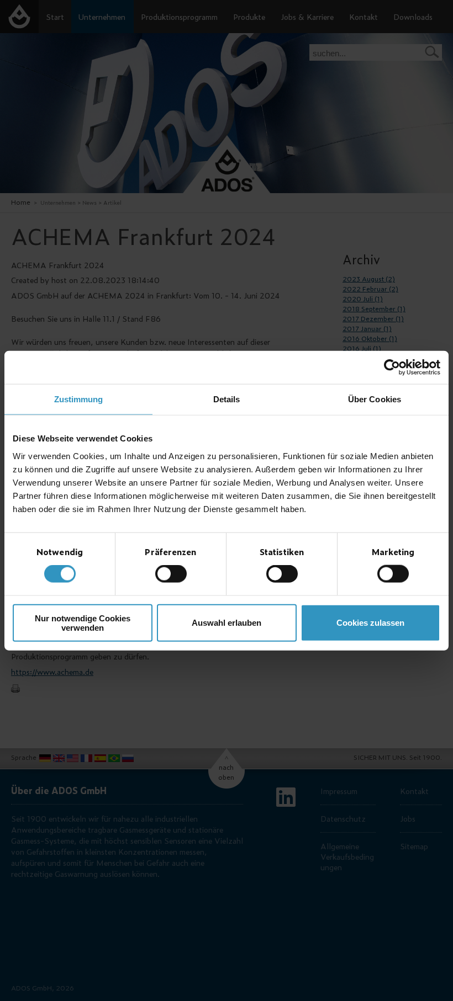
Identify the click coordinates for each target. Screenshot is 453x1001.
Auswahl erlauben (226, 622)
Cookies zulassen (370, 622)
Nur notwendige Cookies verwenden (82, 622)
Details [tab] (226, 399)
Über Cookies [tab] (374, 399)
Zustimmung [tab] (78, 399)
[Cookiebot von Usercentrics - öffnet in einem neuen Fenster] (392, 367)
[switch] (171, 574)
